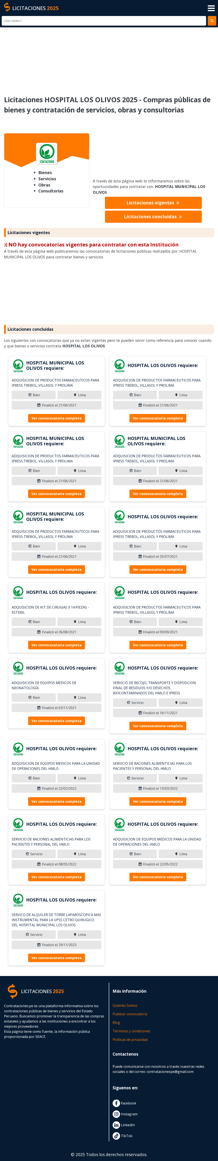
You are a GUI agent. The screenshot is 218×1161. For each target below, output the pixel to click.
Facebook (128, 1103)
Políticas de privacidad (130, 1039)
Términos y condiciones (131, 1031)
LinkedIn (127, 1125)
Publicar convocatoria (130, 1014)
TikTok (126, 1135)
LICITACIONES (35, 8)
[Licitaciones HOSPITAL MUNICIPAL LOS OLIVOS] (18, 366)
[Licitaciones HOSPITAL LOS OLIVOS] (119, 366)
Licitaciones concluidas (151, 217)
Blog (116, 1022)
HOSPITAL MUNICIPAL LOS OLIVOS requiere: (55, 365)
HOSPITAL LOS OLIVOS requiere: (163, 365)
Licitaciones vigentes (150, 203)
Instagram (129, 1114)
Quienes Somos (125, 1005)
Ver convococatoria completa (57, 418)
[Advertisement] (109, 58)
